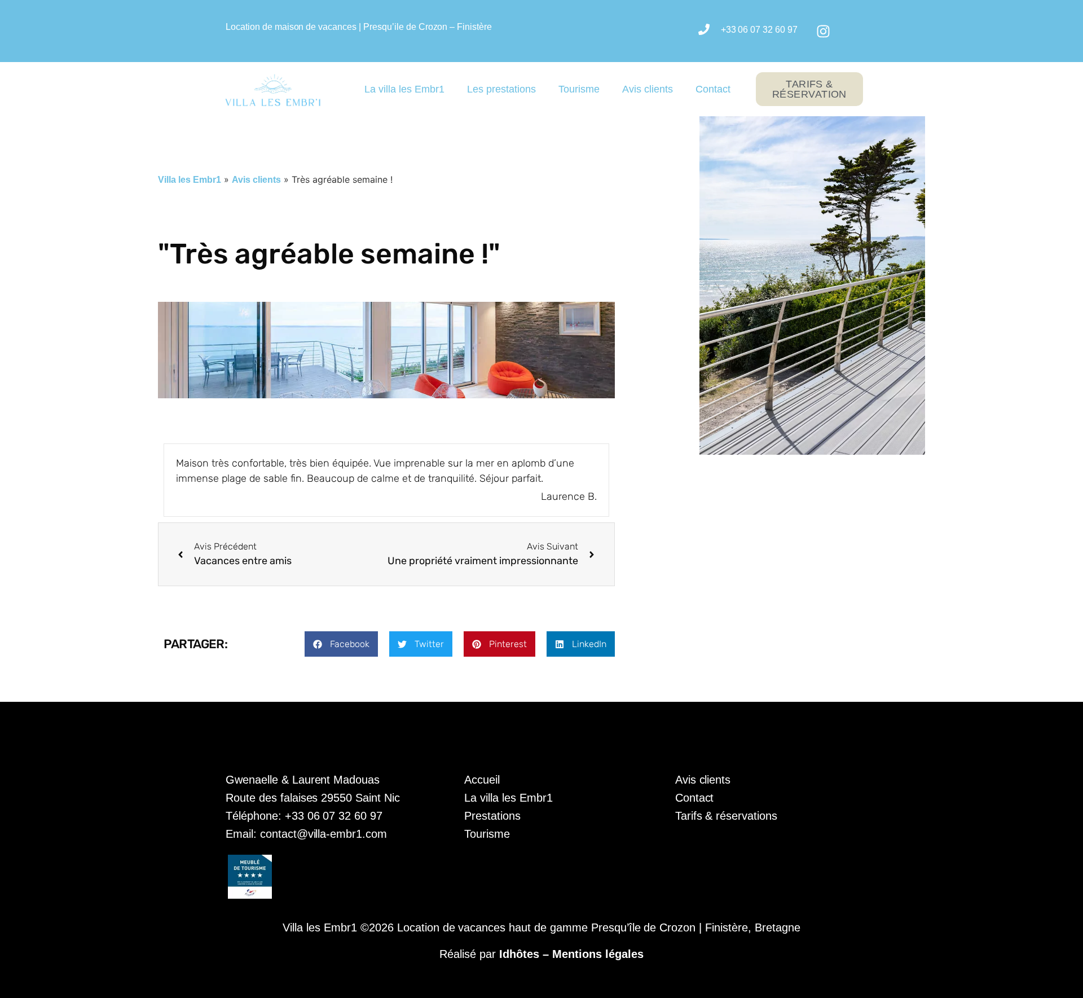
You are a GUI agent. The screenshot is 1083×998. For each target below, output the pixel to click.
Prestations (492, 816)
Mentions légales (598, 954)
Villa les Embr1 (189, 179)
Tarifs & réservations (726, 816)
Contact (712, 89)
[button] (341, 644)
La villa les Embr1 (404, 89)
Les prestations (501, 89)
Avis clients (647, 89)
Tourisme (579, 89)
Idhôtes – (525, 954)
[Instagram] (823, 31)
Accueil (482, 779)
